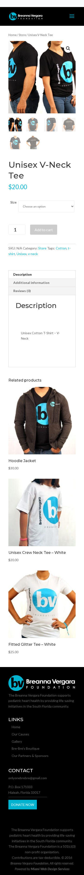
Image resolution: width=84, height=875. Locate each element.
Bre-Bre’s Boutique (25, 748)
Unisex (22, 254)
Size (13, 202)
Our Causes (20, 734)
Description (22, 274)
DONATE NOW (22, 805)
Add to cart (44, 229)
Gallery (17, 741)
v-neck (33, 254)
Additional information (31, 283)
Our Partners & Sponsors (30, 756)
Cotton (61, 248)
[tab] (42, 275)
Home (12, 35)
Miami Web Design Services (50, 869)
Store (22, 35)
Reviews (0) (22, 291)
